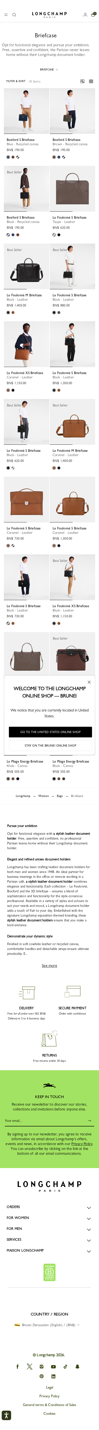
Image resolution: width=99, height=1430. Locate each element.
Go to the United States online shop (50, 732)
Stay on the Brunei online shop (50, 745)
